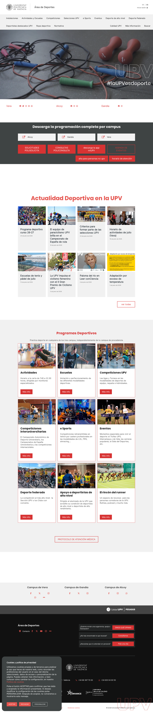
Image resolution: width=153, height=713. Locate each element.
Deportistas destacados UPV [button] (19, 26)
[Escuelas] (76, 356)
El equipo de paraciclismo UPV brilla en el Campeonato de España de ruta (60, 235)
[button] (147, 26)
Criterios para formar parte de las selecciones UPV (90, 229)
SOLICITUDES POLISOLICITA (32, 149)
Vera (109, 137)
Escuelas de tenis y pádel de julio (31, 277)
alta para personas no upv (92, 158)
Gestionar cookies (74, 708)
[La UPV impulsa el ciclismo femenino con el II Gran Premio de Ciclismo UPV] (62, 262)
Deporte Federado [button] (137, 18)
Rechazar (25, 704)
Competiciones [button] (53, 18)
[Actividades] (36, 356)
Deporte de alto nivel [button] (115, 18)
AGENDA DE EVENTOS (121, 149)
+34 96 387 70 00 (85, 680)
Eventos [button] (98, 18)
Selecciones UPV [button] (71, 18)
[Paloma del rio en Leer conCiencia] (91, 262)
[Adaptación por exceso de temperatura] (121, 262)
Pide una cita (123, 644)
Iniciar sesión (141, 7)
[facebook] (31, 593)
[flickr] (44, 597)
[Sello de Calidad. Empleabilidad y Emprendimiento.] (96, 695)
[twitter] (40, 593)
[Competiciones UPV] (116, 356)
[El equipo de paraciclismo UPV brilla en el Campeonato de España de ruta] (62, 215)
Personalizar (40, 704)
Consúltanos (123, 636)
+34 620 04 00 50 (108, 680)
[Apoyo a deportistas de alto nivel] (76, 475)
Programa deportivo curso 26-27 (31, 231)
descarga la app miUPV (91, 149)
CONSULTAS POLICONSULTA (62, 149)
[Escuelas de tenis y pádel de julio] (32, 262)
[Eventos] (116, 411)
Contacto (26, 631)
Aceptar (12, 704)
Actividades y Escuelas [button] (32, 18)
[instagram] (48, 593)
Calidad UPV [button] (116, 26)
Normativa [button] (59, 26)
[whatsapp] (35, 597)
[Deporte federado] (36, 475)
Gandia (70, 137)
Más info (26, 392)
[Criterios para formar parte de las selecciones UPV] (91, 214)
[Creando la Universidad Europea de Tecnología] (74, 694)
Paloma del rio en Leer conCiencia (89, 277)
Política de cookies (15, 682)
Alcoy (30, 137)
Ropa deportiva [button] (43, 26)
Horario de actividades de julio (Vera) (120, 232)
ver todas (126, 304)
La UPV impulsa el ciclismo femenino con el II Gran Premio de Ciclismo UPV (61, 282)
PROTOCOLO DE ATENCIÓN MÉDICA (76, 539)
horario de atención (122, 158)
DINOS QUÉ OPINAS (123, 627)
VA (143, 5)
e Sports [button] (87, 18)
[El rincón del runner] (116, 475)
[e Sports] (76, 411)
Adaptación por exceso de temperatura (118, 278)
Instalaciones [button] (12, 18)
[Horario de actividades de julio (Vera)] (121, 215)
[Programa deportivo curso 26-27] (32, 215)
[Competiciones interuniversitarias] (36, 411)
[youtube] (41, 631)
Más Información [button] (132, 26)
